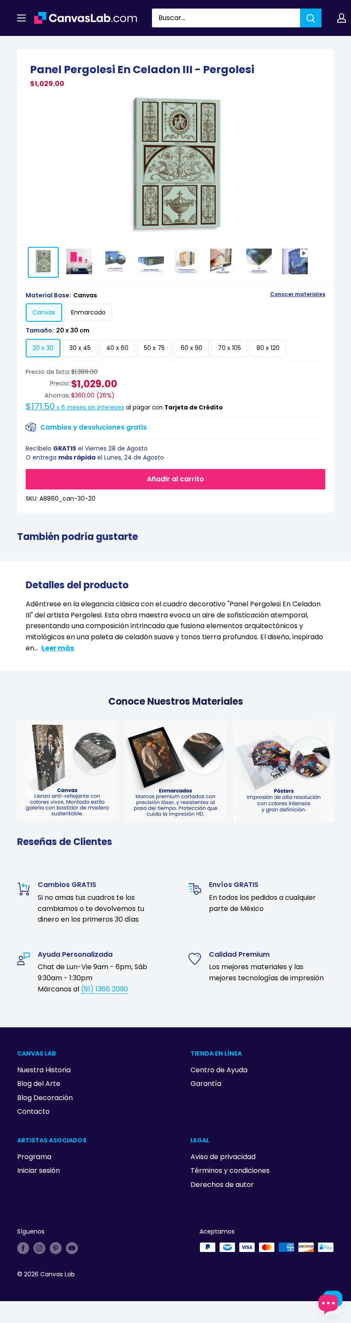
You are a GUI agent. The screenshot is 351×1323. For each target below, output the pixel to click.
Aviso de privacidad (223, 1157)
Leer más (58, 648)
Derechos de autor (222, 1185)
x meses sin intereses (75, 407)
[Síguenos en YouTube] (72, 1248)
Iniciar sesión (38, 1170)
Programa (34, 1157)
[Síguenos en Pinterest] (56, 1248)
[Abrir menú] (21, 18)
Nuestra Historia (44, 1070)
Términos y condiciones (230, 1170)
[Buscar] (310, 18)
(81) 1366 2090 (104, 989)
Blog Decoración (45, 1098)
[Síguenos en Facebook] (23, 1248)
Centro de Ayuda (218, 1070)
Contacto (33, 1111)
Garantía (205, 1084)
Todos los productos (71, 46)
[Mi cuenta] (341, 18)
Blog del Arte (38, 1084)
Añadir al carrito (175, 479)
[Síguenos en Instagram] (39, 1248)
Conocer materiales (297, 294)
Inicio (25, 46)
